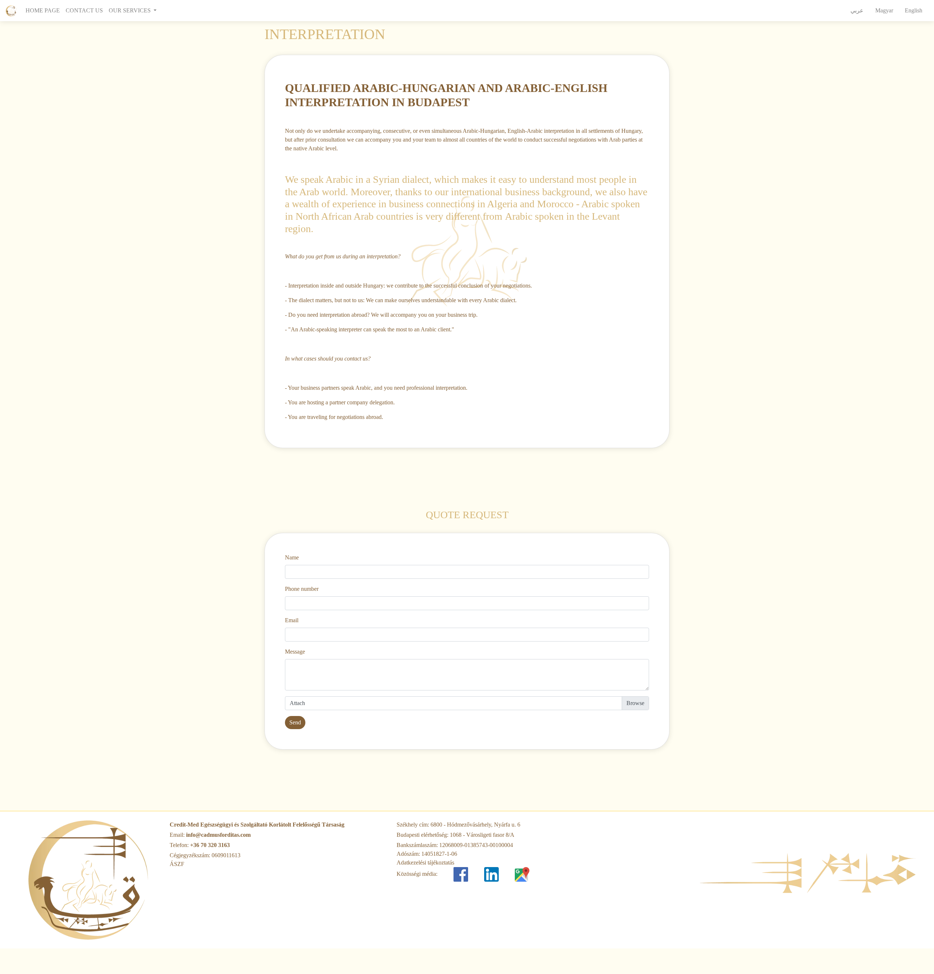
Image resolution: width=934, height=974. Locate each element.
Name (292, 557)
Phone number (302, 589)
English (913, 10)
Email (291, 620)
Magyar (884, 10)
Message (295, 651)
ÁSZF (177, 864)
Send (295, 722)
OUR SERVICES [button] (130, 10)
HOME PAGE (44, 10)
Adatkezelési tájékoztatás (425, 862)
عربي (857, 10)
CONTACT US (84, 10)
